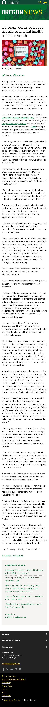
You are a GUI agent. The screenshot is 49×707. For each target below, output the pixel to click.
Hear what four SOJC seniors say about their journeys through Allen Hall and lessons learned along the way (22, 588)
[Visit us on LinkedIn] (20, 669)
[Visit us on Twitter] (7, 669)
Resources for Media (11, 640)
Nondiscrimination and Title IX (14, 679)
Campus (5, 633)
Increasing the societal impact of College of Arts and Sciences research (24, 572)
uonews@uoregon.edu (11, 663)
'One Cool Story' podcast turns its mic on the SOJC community (23, 605)
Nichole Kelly (28, 117)
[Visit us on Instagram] (16, 669)
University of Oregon (12, 700)
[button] (24, 65)
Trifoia (33, 126)
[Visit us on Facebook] (3, 669)
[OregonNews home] (22, 12)
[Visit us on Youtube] (12, 669)
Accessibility (6, 682)
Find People (6, 695)
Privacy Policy (7, 686)
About (4, 692)
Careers (5, 689)
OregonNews (7, 647)
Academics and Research (12, 555)
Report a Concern (9, 676)
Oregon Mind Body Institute (14, 123)
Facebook (20, 75)
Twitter (8, 75)
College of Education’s (12, 117)
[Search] (39, 2)
